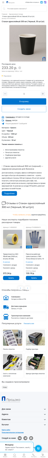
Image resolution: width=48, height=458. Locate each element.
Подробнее (9, 193)
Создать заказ (24, 109)
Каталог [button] (5, 425)
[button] (3, 2)
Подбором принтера (13, 155)
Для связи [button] (6, 409)
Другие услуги (10, 158)
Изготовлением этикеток (14, 150)
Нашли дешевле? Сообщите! (16, 123)
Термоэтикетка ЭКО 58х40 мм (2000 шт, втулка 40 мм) (10, 256)
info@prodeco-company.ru (32, 2)
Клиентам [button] (6, 419)
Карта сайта (6, 430)
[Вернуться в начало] (10, 2)
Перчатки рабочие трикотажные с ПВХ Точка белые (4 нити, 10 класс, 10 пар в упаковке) (35, 258)
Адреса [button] (5, 414)
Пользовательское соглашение (13, 432)
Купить (11, 278)
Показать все (29, 323)
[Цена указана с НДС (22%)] (20, 68)
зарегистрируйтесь (38, 215)
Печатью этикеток (12, 152)
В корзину (24, 101)
